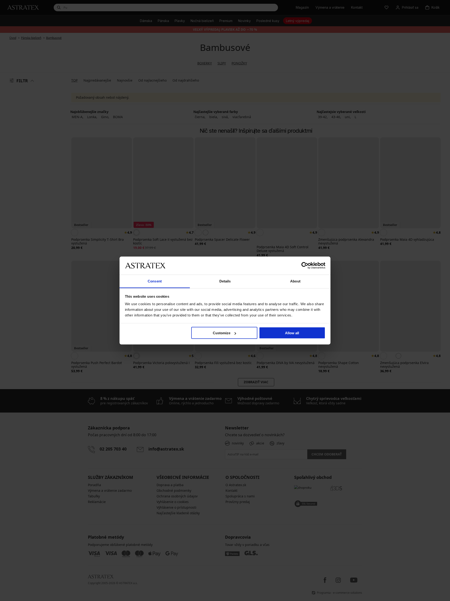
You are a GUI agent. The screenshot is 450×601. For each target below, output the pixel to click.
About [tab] (295, 281)
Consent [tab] (155, 281)
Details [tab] (225, 281)
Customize (221, 333)
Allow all (292, 333)
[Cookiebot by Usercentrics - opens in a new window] (304, 265)
